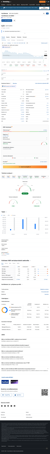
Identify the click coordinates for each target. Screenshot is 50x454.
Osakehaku (9, 4)
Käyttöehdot (3, 446)
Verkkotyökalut (29, 417)
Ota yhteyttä (3, 417)
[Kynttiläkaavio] (2, 43)
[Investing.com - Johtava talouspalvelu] (7, 1)
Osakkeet (3, 4)
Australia (47, 294)
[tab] (3, 177)
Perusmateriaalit (45, 291)
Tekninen (19, 37)
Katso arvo (45, 70)
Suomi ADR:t (32, 4)
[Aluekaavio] (5, 43)
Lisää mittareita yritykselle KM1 (42, 83)
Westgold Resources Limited (8, 327)
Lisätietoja (3, 412)
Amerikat (38, 4)
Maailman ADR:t (24, 4)
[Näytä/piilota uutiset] (27, 43)
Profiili (9, 40)
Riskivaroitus (19, 446)
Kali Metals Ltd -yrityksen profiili (11, 284)
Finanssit (13, 37)
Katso (19, 279)
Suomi (14, 4)
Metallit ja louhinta (44, 289)
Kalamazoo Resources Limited (8, 329)
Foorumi (25, 37)
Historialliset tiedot (20, 40)
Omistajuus (13, 40)
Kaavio (8, 37)
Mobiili (27, 412)
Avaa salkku (28, 414)
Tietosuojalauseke (11, 446)
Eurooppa (43, 4)
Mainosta (3, 414)
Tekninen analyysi (6, 173)
